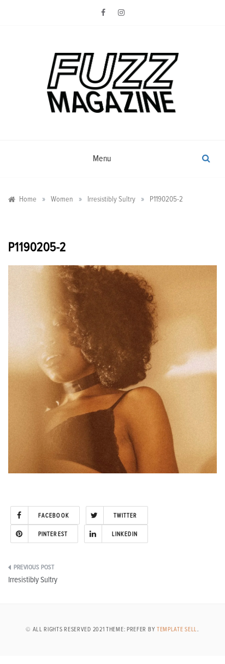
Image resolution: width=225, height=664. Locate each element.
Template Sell (177, 629)
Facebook (53, 516)
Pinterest (53, 534)
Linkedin (125, 534)
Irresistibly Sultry (32, 580)
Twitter (126, 516)
